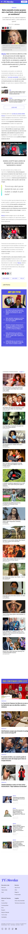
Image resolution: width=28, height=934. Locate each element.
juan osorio (14, 278)
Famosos (14, 7)
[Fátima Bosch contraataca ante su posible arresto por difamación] (7, 799)
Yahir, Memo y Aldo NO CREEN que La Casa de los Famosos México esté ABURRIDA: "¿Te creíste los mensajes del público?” (17, 101)
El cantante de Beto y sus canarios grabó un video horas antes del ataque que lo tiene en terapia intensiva (13, 758)
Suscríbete (24, 1)
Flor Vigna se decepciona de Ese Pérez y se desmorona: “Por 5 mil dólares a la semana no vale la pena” (15, 312)
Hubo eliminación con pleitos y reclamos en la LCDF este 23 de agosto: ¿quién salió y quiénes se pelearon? (15, 335)
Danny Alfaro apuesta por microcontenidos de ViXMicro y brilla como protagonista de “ (19, 812)
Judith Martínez (17, 24)
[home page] (8, 2)
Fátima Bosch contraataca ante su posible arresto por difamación (19, 799)
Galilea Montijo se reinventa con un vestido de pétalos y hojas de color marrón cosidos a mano (14, 342)
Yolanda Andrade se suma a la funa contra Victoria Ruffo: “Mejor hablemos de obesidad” (14, 785)
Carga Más (14, 107)
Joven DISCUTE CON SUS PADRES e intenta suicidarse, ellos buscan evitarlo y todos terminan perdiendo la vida (17, 92)
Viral (10, 90)
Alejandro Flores (15, 803)
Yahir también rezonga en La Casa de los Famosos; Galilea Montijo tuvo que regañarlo (15, 319)
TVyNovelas (15, 834)
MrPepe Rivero (15, 849)
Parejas (22, 278)
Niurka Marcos (5, 278)
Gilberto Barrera (15, 818)
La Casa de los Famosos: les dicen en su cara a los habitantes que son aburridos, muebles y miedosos (14, 705)
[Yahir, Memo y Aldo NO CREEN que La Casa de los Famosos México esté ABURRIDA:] (4, 100)
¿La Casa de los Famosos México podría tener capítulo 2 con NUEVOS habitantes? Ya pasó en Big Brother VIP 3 (19, 844)
